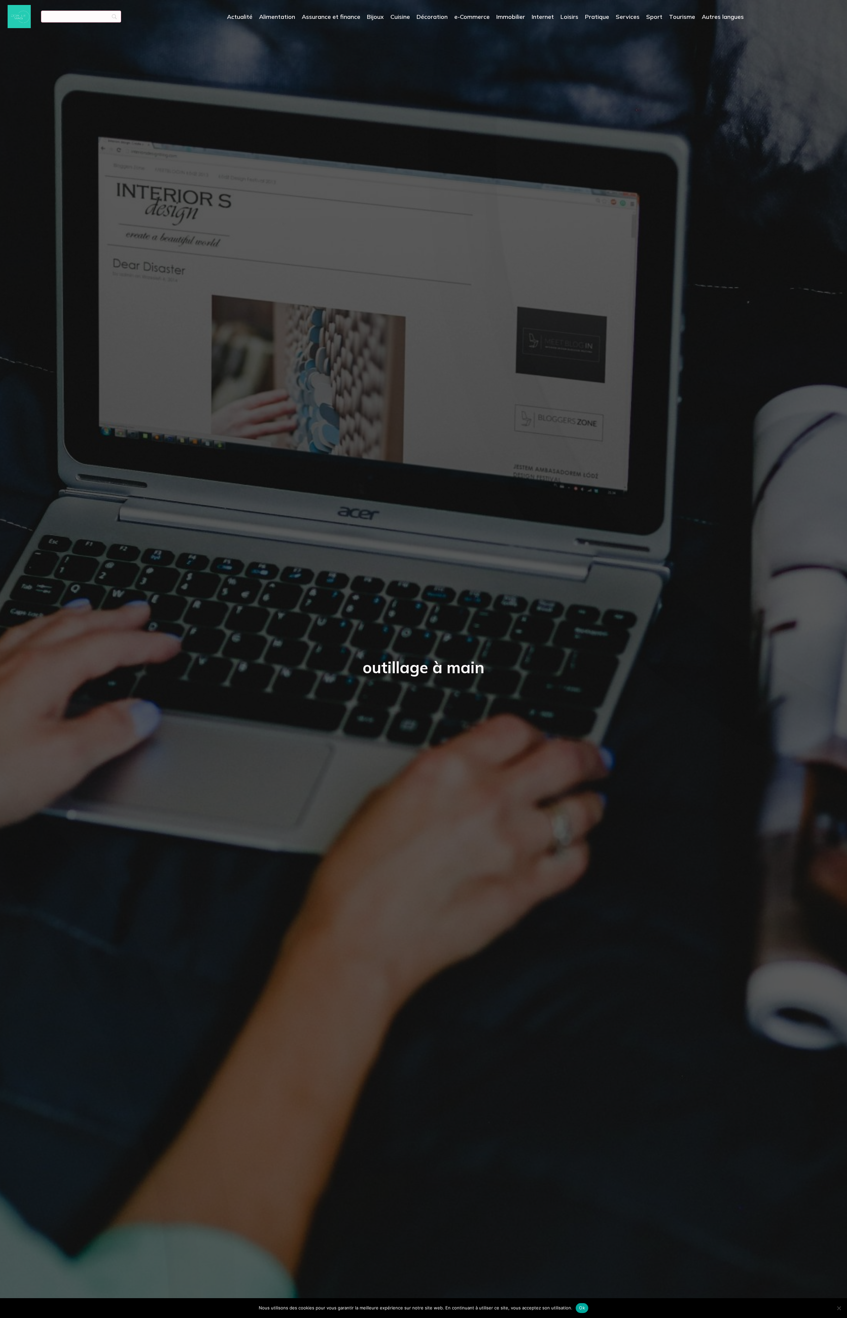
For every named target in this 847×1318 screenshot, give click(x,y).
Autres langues (723, 17)
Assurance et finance (331, 17)
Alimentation (277, 17)
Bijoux (375, 17)
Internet (543, 17)
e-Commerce (472, 17)
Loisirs (569, 17)
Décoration (432, 17)
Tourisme (682, 17)
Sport (654, 17)
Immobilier (510, 17)
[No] (838, 1308)
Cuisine (400, 17)
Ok (582, 1307)
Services (628, 17)
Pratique (597, 17)
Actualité (239, 17)
